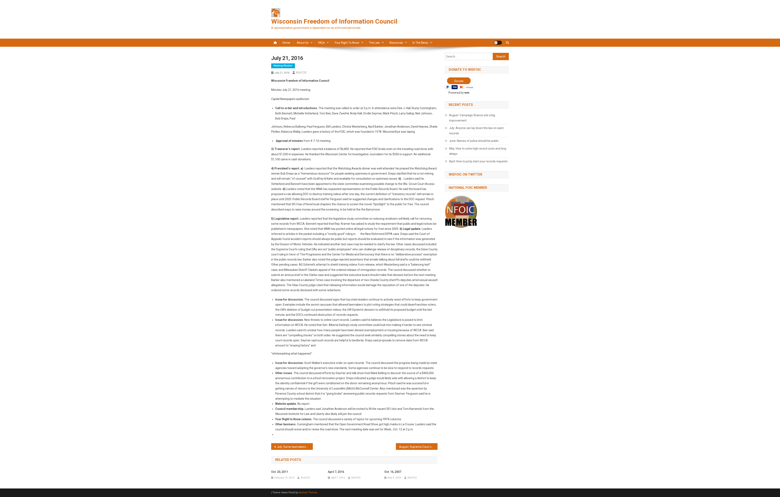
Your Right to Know (346, 42)
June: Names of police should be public (474, 140)
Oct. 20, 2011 (279, 471)
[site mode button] (498, 43)
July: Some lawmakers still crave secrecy (295, 446)
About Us (303, 42)
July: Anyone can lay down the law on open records (476, 130)
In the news (420, 42)
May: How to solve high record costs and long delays (477, 151)
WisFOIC (301, 72)
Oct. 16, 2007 (392, 471)
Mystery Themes (308, 492)
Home (286, 42)
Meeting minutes (283, 65)
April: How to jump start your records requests (478, 161)
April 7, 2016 (336, 471)
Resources (396, 42)
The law (374, 42)
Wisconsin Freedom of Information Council (334, 21)
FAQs (321, 42)
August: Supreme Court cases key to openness (418, 446)
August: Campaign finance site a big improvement (472, 118)
